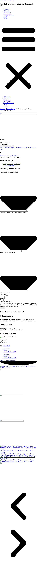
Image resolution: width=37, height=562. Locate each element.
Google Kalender (15, 147)
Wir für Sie (6, 10)
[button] (18, 58)
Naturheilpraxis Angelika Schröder (9, 155)
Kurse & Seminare (8, 15)
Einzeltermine (7, 14)
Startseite (2, 109)
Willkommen (6, 9)
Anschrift (2, 294)
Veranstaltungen (10, 109)
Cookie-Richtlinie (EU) (9, 352)
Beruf (1, 300)
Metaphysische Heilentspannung (9, 172)
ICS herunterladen (5, 147)
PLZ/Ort (2, 296)
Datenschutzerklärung (6, 301)
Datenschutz (6, 350)
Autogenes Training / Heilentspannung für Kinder (13, 212)
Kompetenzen (7, 12)
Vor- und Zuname (5, 292)
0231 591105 (6, 346)
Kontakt (5, 18)
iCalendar (22, 147)
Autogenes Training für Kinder (11, 164)
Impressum (6, 348)
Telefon (2, 298)
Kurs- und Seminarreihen (10, 165)
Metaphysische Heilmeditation (8, 252)
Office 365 (28, 147)
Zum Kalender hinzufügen (7, 146)
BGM (5, 17)
